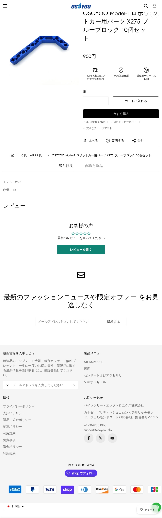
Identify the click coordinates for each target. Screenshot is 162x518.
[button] (154, 5)
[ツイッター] (100, 438)
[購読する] (73, 385)
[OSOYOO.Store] (81, 6)
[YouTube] (112, 438)
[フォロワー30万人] (88, 438)
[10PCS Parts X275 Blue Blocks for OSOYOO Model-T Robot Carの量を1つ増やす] (104, 100)
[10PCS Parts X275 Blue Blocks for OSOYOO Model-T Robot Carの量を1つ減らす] (87, 100)
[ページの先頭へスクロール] (154, 496)
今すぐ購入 (121, 114)
